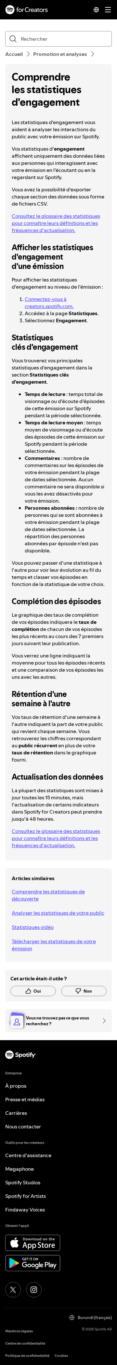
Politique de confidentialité (27, 1355)
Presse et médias (25, 1099)
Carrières (16, 1112)
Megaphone (19, 1168)
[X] (13, 1289)
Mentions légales (19, 1331)
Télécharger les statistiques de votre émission (54, 945)
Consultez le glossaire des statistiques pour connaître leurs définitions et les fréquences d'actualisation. (56, 223)
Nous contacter (23, 1126)
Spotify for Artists (25, 1196)
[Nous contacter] (102, 1021)
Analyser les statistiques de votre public (58, 912)
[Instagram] (34, 1289)
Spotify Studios (22, 1182)
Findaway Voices (25, 1209)
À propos (15, 1085)
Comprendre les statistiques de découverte (48, 895)
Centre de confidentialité (25, 1343)
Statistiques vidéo (33, 927)
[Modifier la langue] (96, 10)
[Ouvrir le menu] (108, 9)
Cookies (61, 1355)
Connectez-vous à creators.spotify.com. (49, 302)
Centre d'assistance (28, 1155)
